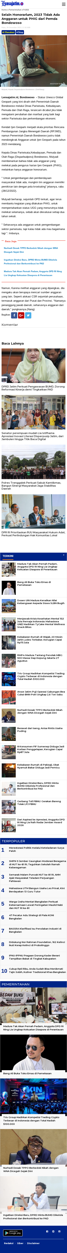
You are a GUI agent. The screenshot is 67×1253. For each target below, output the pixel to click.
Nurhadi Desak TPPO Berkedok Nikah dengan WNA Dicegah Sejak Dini (39, 711)
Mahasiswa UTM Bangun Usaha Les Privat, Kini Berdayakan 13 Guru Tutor (37, 890)
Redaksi (8, 1243)
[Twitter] (28, 315)
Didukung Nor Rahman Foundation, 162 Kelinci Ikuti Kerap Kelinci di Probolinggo (37, 944)
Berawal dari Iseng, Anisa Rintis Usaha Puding (39, 730)
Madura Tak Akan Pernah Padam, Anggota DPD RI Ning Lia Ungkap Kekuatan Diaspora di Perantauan (37, 566)
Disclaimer (33, 1243)
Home (4, 9)
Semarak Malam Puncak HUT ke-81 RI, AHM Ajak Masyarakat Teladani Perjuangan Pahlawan (34, 878)
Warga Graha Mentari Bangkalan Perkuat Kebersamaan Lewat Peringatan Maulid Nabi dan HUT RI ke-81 (36, 905)
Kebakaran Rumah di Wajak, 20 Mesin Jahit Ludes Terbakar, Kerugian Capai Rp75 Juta (39, 639)
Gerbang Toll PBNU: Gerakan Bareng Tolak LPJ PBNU (39, 803)
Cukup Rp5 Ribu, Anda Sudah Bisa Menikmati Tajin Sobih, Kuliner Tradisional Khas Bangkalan (37, 970)
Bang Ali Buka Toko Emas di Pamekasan (34, 583)
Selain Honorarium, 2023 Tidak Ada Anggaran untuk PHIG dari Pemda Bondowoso (31, 19)
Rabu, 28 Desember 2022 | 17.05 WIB (16, 27)
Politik (26, 9)
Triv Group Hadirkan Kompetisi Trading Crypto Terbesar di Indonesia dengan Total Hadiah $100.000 (41, 676)
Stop (20, 32)
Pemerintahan (15, 9)
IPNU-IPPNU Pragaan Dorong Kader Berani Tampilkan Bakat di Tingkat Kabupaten (34, 957)
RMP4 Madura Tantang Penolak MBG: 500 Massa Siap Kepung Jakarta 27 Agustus (39, 658)
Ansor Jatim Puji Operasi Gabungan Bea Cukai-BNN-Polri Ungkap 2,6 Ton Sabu (41, 693)
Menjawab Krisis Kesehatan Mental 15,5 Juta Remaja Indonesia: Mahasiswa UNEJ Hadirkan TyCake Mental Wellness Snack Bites (41, 623)
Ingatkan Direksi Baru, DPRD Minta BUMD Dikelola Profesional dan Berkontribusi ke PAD (38, 786)
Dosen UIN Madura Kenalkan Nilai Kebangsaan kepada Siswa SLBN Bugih (41, 602)
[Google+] (21, 315)
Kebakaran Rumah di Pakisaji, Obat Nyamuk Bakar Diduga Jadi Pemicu (38, 766)
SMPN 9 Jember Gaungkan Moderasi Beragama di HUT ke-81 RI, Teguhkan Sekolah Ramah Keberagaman (37, 864)
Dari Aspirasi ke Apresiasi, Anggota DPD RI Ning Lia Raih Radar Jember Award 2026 (41, 822)
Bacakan (9, 32)
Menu (63, 4)
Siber (20, 1243)
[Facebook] (14, 315)
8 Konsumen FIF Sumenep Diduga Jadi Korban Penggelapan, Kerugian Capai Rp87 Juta (40, 749)
